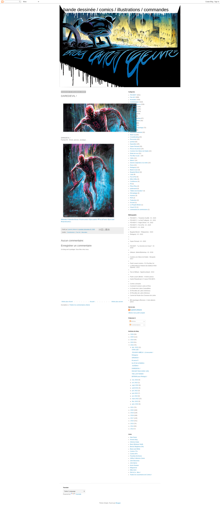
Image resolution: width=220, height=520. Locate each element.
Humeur (132, 195)
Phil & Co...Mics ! (135, 472)
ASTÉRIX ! (135, 366)
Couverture (133, 106)
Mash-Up (133, 135)
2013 (132, 429)
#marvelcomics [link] (66, 221)
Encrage (132, 130)
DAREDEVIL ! (136, 368)
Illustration (84, 232)
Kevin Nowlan (134, 465)
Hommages (133, 109)
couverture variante (136, 132)
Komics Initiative (135, 120)
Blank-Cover (134, 170)
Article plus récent (67, 301)
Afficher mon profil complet (136, 313)
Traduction (133, 200)
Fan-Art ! (78, 232)
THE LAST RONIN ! (138, 374)
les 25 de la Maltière (138, 363)
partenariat (133, 188)
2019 (132, 413)
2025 (132, 337)
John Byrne (133, 463)
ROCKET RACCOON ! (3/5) (140, 371)
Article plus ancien (117, 301)
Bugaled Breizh (135, 172)
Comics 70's (134, 451)
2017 (132, 418)
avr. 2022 (135, 396)
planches (133, 125)
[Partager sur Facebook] (106, 229)
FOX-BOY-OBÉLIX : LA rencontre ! (142, 352)
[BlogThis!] (102, 229)
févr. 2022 (135, 401)
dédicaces (133, 113)
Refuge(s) (133, 167)
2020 (132, 410)
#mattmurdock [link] (84, 219)
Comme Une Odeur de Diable (139, 151)
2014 (132, 426)
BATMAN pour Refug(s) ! (139, 376)
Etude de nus (134, 153)
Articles (133, 321)
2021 (132, 407)
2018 (132, 415)
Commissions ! (71, 232)
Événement (133, 111)
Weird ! (132, 160)
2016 (132, 421)
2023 (132, 342)
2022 (132, 345)
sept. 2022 (135, 385)
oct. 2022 (135, 382)
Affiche (132, 116)
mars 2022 (135, 398)
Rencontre (133, 139)
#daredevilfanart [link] (73, 219)
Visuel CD (133, 207)
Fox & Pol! (133, 177)
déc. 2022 (135, 347)
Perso (132, 165)
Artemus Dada (134, 442)
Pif (131, 184)
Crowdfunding (134, 137)
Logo (131, 174)
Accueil (92, 301)
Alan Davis (133, 437)
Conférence (133, 181)
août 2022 (135, 388)
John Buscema (134, 461)
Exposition (133, 144)
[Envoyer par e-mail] (100, 229)
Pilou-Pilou (133, 186)
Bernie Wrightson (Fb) (137, 446)
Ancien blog (134, 439)
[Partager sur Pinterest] (108, 229)
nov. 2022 (135, 380)
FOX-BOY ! (133, 95)
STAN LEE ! (135, 349)
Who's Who (133, 179)
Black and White (135, 449)
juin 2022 (135, 393)
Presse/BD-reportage (136, 127)
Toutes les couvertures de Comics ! (141, 475)
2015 (132, 423)
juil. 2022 (135, 390)
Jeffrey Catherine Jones (137, 458)
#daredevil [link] (64, 219)
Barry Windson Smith (136, 444)
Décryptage (133, 193)
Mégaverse (133, 468)
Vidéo (132, 158)
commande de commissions (138, 209)
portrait (132, 142)
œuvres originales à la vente (139, 163)
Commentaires (135, 325)
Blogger (118, 503)
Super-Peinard (134, 146)
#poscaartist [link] (93, 219)
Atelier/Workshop (135, 118)
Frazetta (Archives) (136, 456)
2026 (132, 334)
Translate (78, 494)
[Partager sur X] (104, 229)
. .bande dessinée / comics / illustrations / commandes (114, 9)
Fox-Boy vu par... (135, 156)
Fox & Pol (133, 123)
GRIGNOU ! (135, 358)
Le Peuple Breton (135, 205)
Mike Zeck (133, 470)
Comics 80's (134, 454)
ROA (131, 198)
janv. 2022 (135, 404)
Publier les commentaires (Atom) (80, 305)
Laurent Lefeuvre (136, 310)
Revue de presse (135, 149)
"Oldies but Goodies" (136, 191)
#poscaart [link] (111, 219)
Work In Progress (135, 104)
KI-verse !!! (135, 360)
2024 (132, 340)
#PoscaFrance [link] (102, 219)
